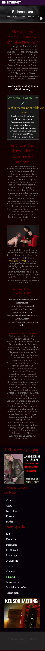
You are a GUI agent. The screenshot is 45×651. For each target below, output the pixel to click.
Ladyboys (11, 555)
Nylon (9, 566)
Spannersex (12, 582)
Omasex (10, 571)
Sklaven (10, 576)
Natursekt (12, 560)
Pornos (10, 516)
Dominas (11, 539)
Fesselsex (11, 544)
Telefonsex (12, 592)
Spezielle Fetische (16, 587)
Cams (9, 500)
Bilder (9, 521)
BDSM (10, 534)
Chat (9, 505)
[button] (4, 3)
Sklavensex (22, 11)
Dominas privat (16, 261)
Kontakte (11, 511)
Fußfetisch (12, 550)
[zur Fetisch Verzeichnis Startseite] (41, 18)
